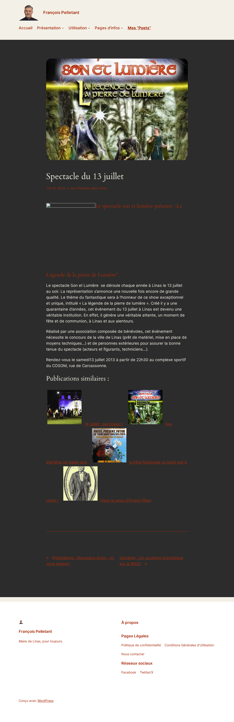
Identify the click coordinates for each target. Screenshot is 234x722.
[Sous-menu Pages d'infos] (122, 28)
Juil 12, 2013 (55, 188)
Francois (83, 188)
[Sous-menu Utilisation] (89, 28)
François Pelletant (61, 12)
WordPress (45, 701)
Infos (102, 188)
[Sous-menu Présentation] (63, 28)
